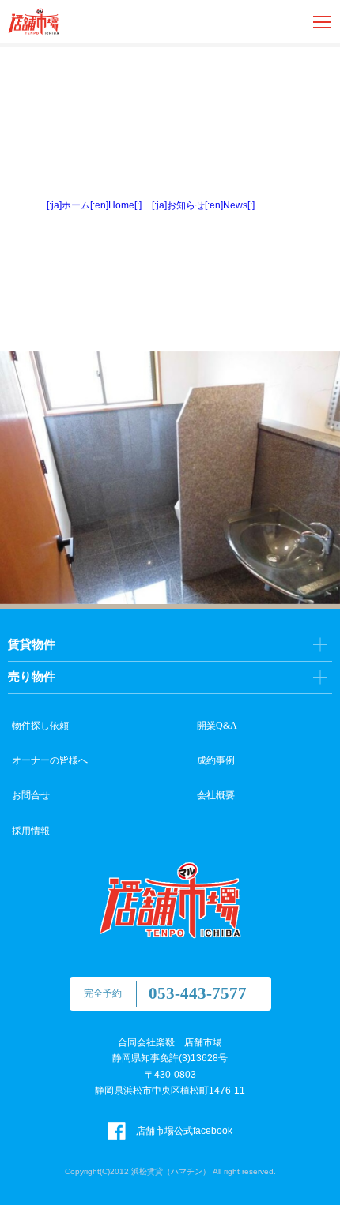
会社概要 (216, 795)
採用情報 (31, 830)
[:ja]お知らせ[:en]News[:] (203, 205)
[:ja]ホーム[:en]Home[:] (94, 205)
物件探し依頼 (40, 725)
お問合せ (31, 795)
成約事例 (216, 760)
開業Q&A (217, 725)
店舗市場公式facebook (183, 1130)
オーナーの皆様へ (50, 760)
